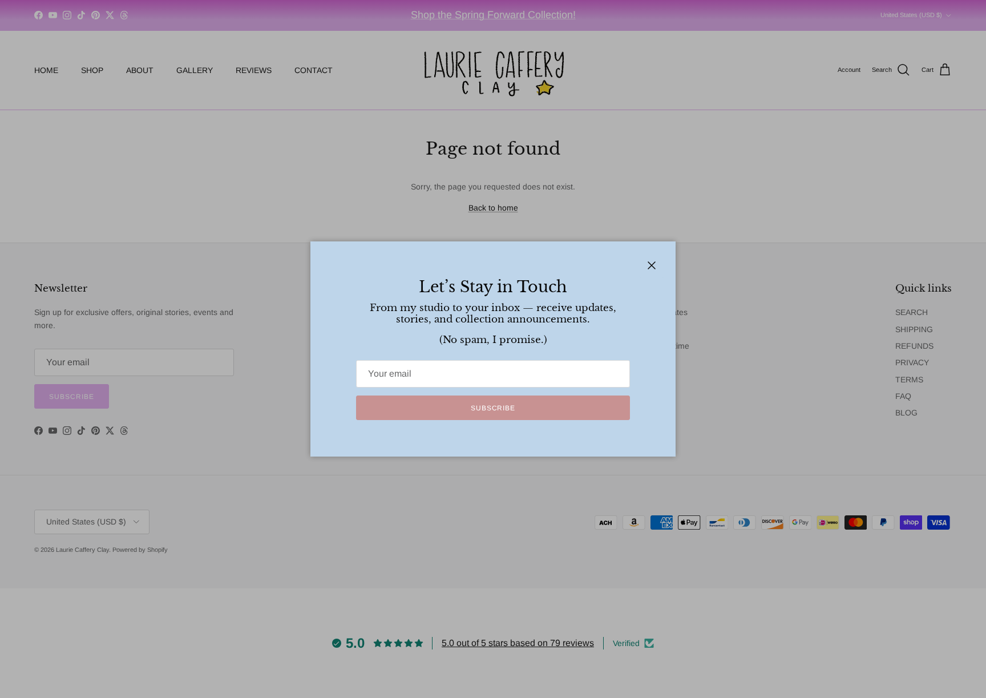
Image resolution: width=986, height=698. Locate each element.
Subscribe (493, 408)
